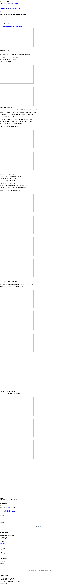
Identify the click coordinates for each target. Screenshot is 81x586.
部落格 (4, 20)
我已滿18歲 (3, 583)
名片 (3, 21)
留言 (10, 507)
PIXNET (32, 570)
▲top (1, 513)
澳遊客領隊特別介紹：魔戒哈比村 (12, 26)
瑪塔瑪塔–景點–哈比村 (11, 511)
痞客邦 (7, 507)
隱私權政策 (46, 570)
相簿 (3, 19)
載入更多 (2, 515)
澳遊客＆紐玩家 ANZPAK (10, 8)
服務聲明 (51, 570)
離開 (6, 583)
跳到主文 (2, 11)
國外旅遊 (9, 510)
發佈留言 (2, 522)
